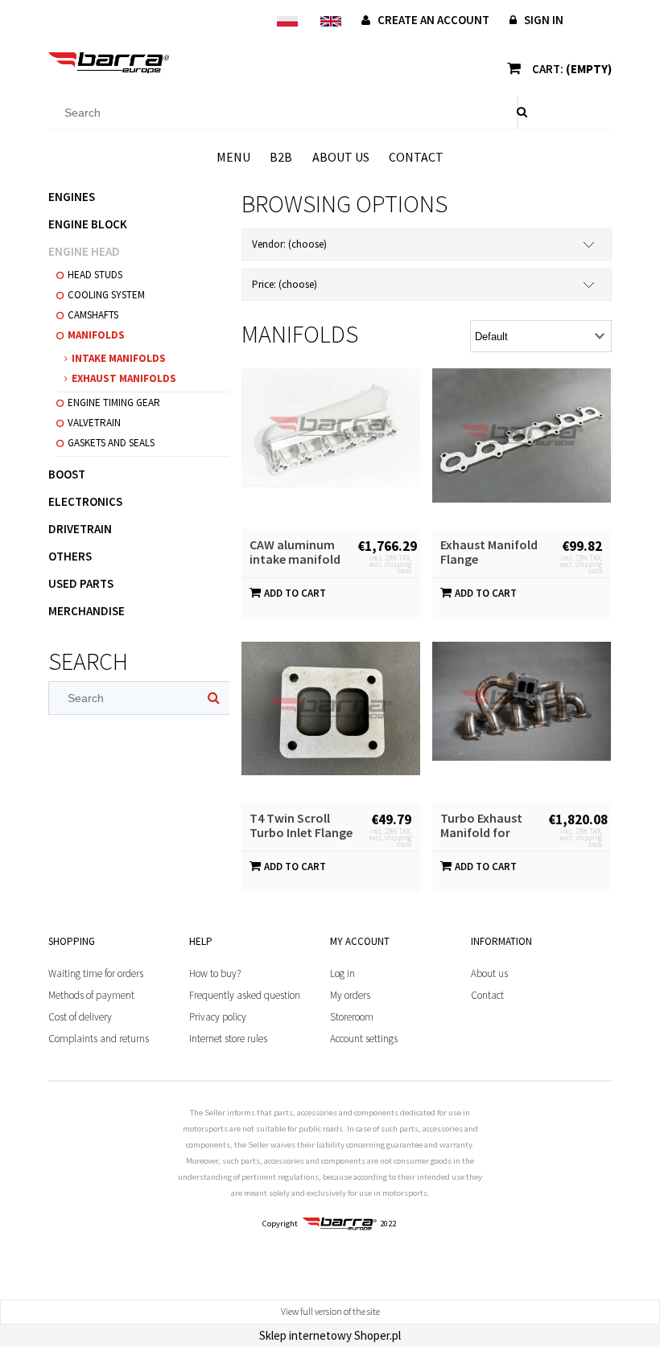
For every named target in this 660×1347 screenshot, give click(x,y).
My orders (350, 995)
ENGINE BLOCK (87, 224)
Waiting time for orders (95, 973)
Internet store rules (228, 1038)
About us (489, 973)
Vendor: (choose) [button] (289, 244)
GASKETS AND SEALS (111, 443)
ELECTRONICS (85, 501)
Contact (487, 995)
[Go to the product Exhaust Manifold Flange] (521, 448)
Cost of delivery (80, 1017)
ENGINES (71, 196)
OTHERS (70, 556)
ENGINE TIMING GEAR (114, 402)
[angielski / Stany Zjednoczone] (330, 20)
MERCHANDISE (86, 610)
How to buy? (215, 973)
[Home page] (108, 62)
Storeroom (351, 1017)
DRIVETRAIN (80, 528)
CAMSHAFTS (93, 315)
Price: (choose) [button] (284, 284)
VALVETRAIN (94, 422)
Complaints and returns (98, 1038)
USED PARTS (80, 583)
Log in (342, 973)
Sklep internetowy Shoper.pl (330, 1335)
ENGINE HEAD (84, 251)
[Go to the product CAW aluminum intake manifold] (330, 448)
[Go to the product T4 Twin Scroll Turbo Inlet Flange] (330, 722)
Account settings (364, 1038)
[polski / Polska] (286, 20)
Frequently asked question (244, 995)
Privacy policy (217, 1017)
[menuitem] (233, 157)
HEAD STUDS (95, 274)
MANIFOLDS (96, 335)
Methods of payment (91, 995)
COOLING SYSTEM (106, 295)
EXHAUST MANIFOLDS (124, 378)
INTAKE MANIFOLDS (119, 358)
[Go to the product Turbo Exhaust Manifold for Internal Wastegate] (521, 722)
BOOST (66, 474)
